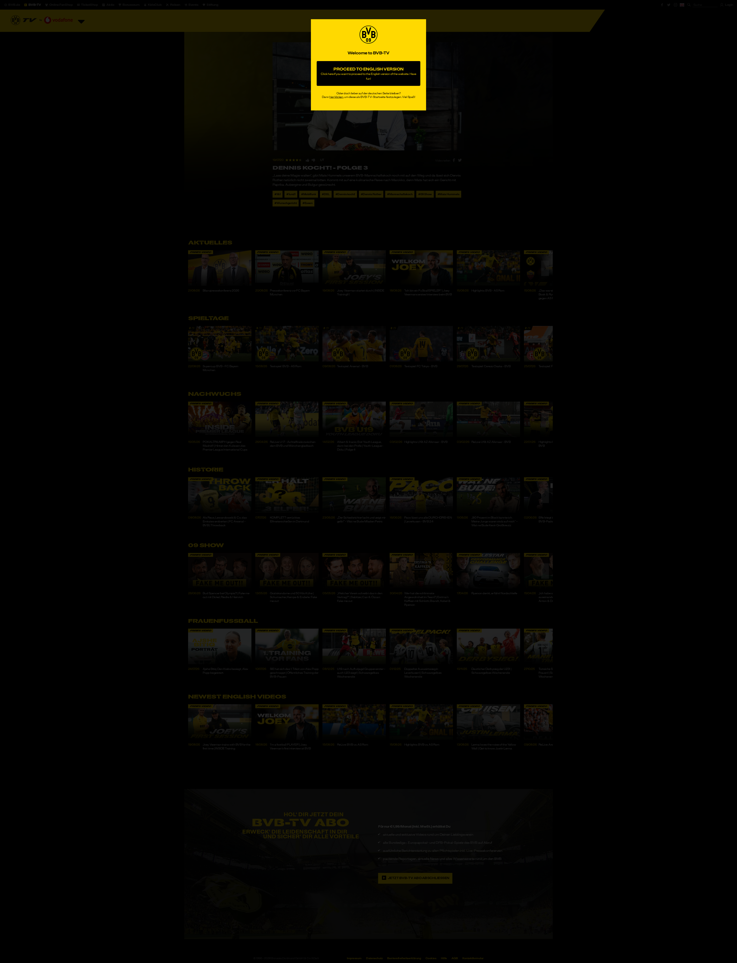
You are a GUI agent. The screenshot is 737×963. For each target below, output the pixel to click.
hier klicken (336, 97)
